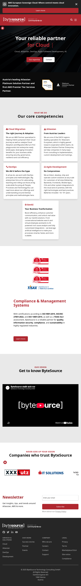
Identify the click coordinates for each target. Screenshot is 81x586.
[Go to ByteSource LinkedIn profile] (12, 532)
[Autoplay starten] (2, 28)
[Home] (23, 20)
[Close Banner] (76, 4)
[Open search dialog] (71, 20)
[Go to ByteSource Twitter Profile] (8, 532)
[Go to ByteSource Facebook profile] (4, 532)
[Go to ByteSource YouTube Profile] (16, 532)
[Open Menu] (75, 20)
